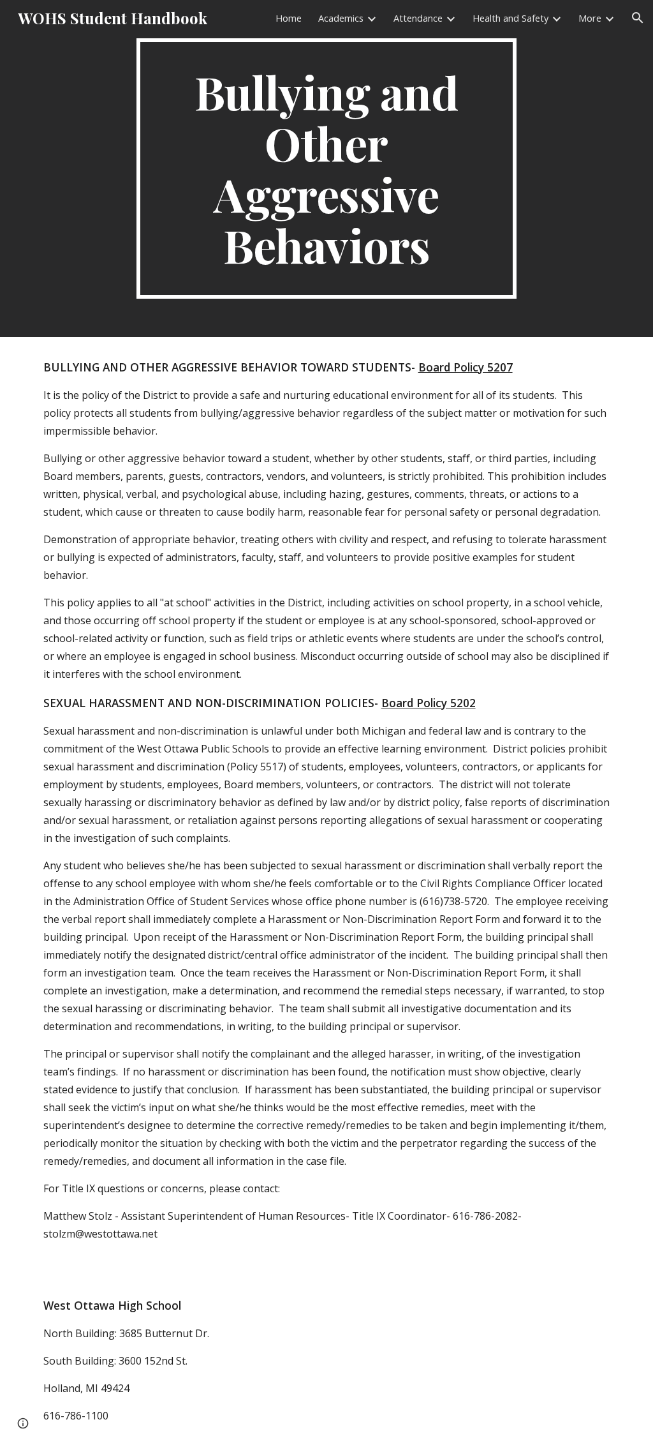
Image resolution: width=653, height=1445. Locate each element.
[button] (637, 18)
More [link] (589, 17)
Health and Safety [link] (510, 17)
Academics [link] (340, 17)
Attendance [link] (418, 17)
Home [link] (288, 17)
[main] (326, 168)
